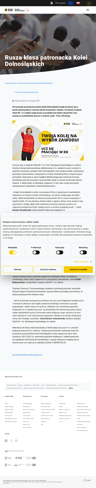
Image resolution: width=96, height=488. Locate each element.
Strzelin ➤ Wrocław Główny (14, 388)
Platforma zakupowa (64, 409)
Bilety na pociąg (9, 409)
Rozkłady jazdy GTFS (10, 418)
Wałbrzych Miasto (51, 385)
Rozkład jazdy (8, 412)
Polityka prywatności (64, 418)
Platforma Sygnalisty (82, 406)
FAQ (42, 424)
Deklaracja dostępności (65, 415)
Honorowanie (8, 415)
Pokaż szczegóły (81, 262)
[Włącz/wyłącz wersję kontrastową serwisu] (51, 3)
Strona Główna (11, 83)
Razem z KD (26, 424)
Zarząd (61, 406)
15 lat (60, 421)
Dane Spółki (62, 403)
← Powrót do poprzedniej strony (25, 92)
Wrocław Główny (11, 385)
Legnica (20, 385)
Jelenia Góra (36, 385)
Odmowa (17, 269)
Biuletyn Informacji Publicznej (16, 451)
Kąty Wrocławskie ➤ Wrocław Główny (56, 388)
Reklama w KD (63, 412)
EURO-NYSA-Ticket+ (28, 418)
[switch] (36, 252)
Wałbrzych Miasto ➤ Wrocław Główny (34, 388)
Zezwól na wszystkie (78, 269)
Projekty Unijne (81, 403)
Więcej (71, 388)
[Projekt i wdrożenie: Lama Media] (87, 482)
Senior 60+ (26, 421)
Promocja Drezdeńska (29, 409)
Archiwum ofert (27, 427)
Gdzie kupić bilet (45, 406)
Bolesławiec (27, 385)
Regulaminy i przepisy (11, 421)
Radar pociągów (9, 406)
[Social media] (6, 441)
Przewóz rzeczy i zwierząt (48, 409)
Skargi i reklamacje (46, 403)
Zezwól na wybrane (48, 269)
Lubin (42, 385)
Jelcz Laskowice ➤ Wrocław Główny (68, 385)
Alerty (6, 403)
